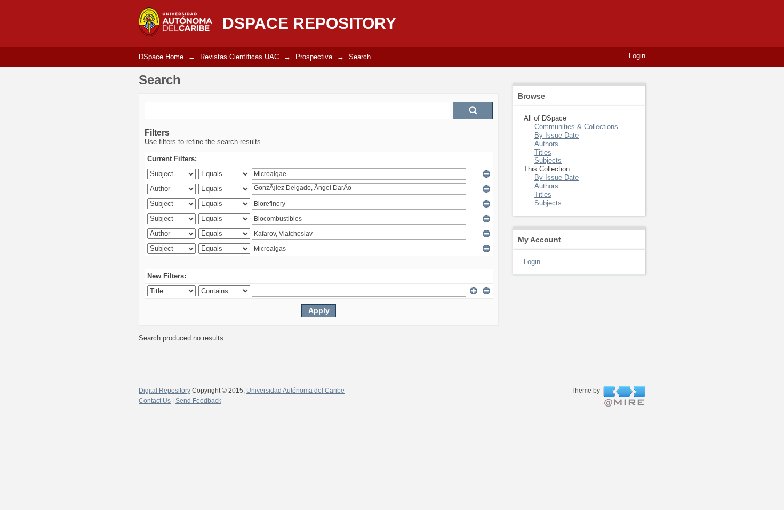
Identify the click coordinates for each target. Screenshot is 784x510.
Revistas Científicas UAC (239, 57)
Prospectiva (313, 57)
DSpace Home (161, 57)
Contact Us (155, 400)
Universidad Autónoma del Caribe (295, 390)
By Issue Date (556, 135)
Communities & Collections (576, 127)
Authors (546, 144)
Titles (542, 152)
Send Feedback (198, 400)
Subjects (548, 160)
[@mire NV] (624, 396)
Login (637, 56)
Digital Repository (164, 390)
